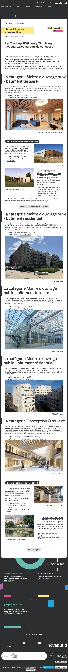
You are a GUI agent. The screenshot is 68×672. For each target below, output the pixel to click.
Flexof (35, 97)
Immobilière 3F (26, 377)
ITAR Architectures (26, 379)
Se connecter (33, 2)
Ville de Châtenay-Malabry (31, 437)
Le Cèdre (24, 95)
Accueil (3, 16)
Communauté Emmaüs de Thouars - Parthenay (49, 188)
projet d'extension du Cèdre (18, 87)
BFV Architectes (25, 234)
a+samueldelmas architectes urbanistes (33, 439)
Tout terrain (52, 193)
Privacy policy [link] (39, 669)
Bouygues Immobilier (28, 232)
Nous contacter (61, 662)
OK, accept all (48, 667)
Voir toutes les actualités (34, 634)
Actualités (11, 16)
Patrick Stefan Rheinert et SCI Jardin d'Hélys (16, 505)
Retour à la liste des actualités (16, 23)
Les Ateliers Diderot (27, 307)
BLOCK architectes (26, 309)
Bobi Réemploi (25, 97)
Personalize (30, 670)
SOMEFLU (24, 157)
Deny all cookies (61, 667)
